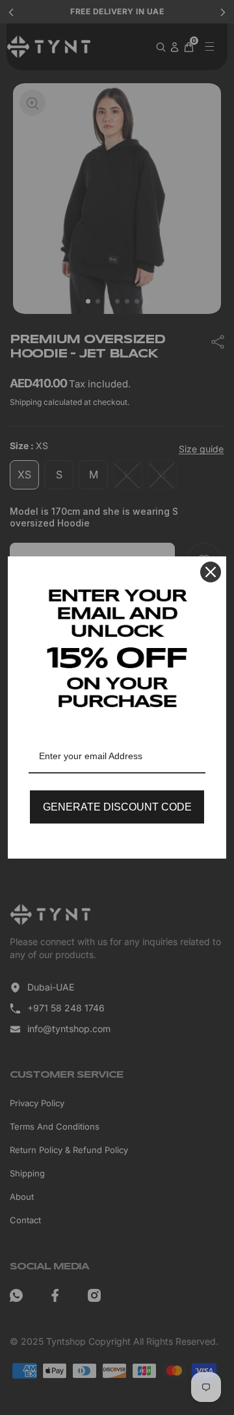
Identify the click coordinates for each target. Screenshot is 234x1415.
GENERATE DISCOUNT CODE (117, 806)
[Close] (210, 572)
